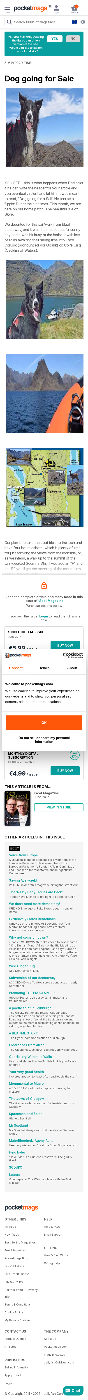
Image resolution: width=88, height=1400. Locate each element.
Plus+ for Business (17, 1274)
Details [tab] (44, 668)
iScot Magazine (50, 601)
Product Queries (15, 1338)
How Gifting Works (56, 1255)
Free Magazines (15, 1250)
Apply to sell (13, 1375)
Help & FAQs (52, 1226)
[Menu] (7, 8)
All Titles (10, 1226)
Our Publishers (14, 1266)
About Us (50, 1338)
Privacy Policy (14, 1282)
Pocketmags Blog (16, 1258)
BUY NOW (65, 645)
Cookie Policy (14, 1312)
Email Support (53, 1234)
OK (44, 723)
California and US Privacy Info (21, 1293)
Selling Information (17, 1367)
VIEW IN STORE (59, 807)
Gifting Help (52, 1263)
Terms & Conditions (18, 1304)
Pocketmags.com (55, 1346)
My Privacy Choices (18, 1320)
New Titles (12, 1234)
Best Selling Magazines (20, 1242)
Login (43, 616)
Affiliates (10, 1346)
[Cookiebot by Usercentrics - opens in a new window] (63, 655)
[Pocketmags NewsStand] (29, 9)
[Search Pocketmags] (9, 22)
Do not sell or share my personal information (44, 740)
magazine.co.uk (54, 1354)
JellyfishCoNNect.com (59, 1362)
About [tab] (72, 668)
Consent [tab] (16, 668)
